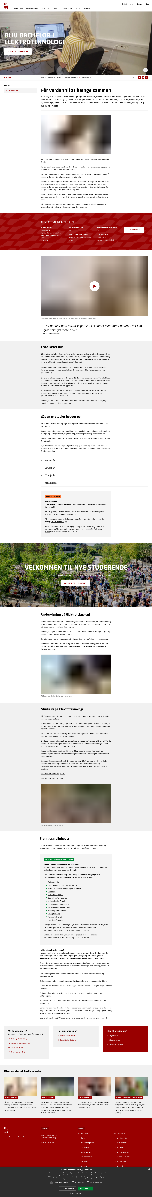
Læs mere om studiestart (105, 240)
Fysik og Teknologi (55, 917)
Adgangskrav (113, 1036)
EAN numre (84, 1161)
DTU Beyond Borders (65, 514)
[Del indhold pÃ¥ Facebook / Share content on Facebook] (139, 77)
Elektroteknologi (12, 91)
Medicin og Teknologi (55, 920)
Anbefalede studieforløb (19, 1043)
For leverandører (86, 1157)
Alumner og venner (123, 1157)
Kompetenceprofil (17, 1052)
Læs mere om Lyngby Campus (52, 778)
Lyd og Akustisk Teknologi (57, 901)
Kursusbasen (121, 1133)
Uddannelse (18, 8)
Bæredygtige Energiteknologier (59, 907)
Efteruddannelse (32, 8)
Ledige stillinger (86, 1152)
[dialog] (76, 1182)
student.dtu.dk (121, 1143)
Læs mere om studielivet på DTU (53, 774)
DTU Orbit (120, 1166)
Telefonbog (84, 1133)
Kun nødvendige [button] (68, 1188)
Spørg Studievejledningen (68, 1040)
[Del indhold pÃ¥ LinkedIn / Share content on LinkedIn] (143, 77)
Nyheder (87, 8)
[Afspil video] (94, 286)
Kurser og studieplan (18, 1039)
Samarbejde (67, 8)
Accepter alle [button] (85, 1188)
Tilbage (8, 85)
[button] (20, 77)
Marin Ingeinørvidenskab (57, 911)
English (139, 4)
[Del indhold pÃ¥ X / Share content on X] (146, 77)
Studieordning (15, 1047)
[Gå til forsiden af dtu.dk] (6, 6)
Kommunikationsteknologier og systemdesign (65, 888)
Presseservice (85, 1147)
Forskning (45, 8)
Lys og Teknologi (54, 914)
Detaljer (93, 1179)
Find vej (83, 1138)
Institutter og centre (87, 1143)
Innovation (56, 8)
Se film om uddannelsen (17, 51)
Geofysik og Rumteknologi (57, 898)
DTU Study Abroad (57, 522)
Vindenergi (52, 892)
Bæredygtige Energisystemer (58, 904)
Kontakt (124, 4)
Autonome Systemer (55, 895)
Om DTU (78, 8)
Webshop (84, 1166)
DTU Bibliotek (121, 1161)
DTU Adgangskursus (123, 1152)
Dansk (131, 4)
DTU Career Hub (122, 1138)
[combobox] (149, 1169)
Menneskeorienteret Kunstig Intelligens (62, 885)
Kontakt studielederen (67, 1036)
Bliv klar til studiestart (75, 583)
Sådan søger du (134, 229)
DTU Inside (120, 1147)
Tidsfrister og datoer (116, 1044)
